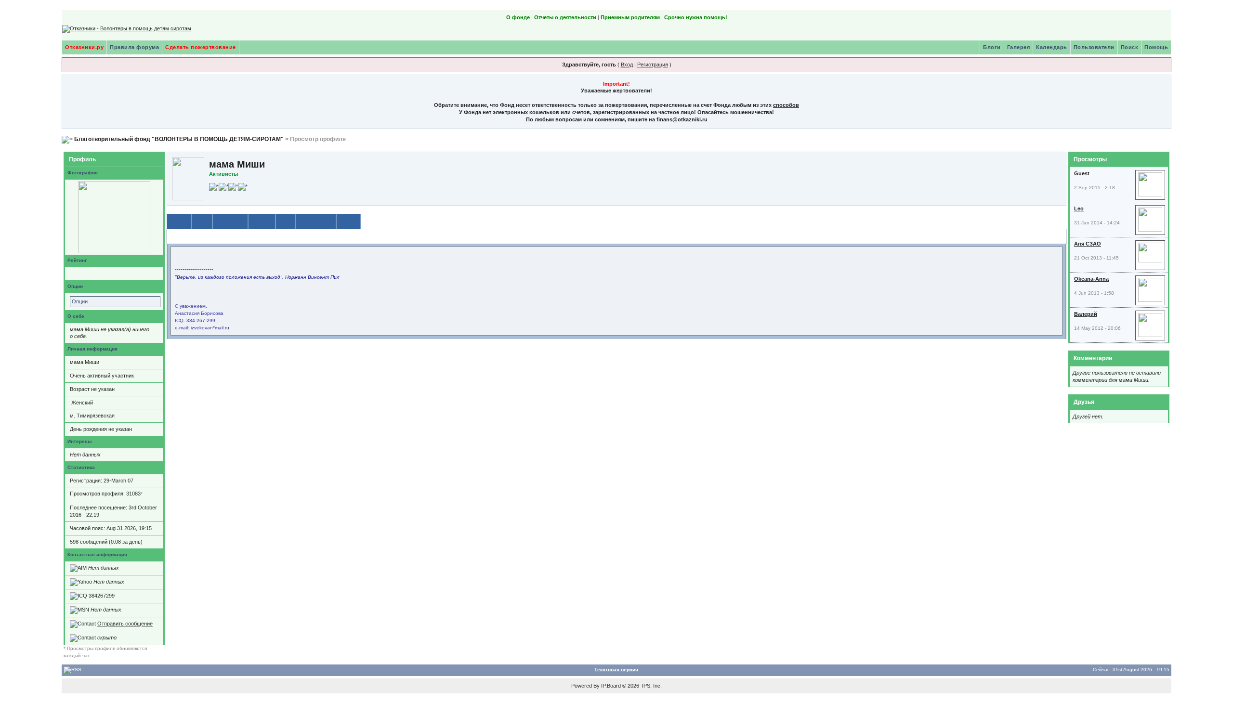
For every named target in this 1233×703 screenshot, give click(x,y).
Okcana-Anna (1091, 279)
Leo (1079, 208)
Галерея (1018, 47)
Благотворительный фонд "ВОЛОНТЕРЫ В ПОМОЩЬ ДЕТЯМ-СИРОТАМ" (179, 139)
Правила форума (134, 47)
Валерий (1085, 314)
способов (786, 105)
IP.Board (611, 686)
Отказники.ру (84, 47)
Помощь (1156, 47)
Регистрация (652, 64)
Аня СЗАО (1087, 244)
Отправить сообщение (125, 623)
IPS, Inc (651, 686)
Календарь (1051, 47)
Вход (627, 64)
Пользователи (1094, 47)
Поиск (1130, 47)
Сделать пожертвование (200, 47)
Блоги (992, 47)
